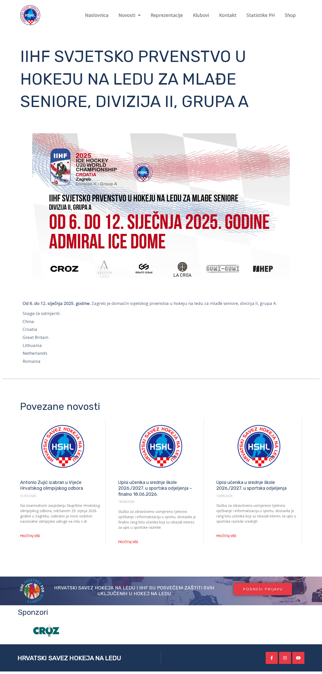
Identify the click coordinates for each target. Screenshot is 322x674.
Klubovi (201, 15)
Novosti (126, 15)
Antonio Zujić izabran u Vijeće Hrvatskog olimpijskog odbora (51, 485)
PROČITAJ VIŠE (30, 536)
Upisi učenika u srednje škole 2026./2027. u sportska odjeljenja (251, 485)
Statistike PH (261, 15)
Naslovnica (96, 15)
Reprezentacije (167, 15)
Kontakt (227, 15)
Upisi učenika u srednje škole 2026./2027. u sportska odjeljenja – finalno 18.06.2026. (155, 488)
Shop (290, 15)
